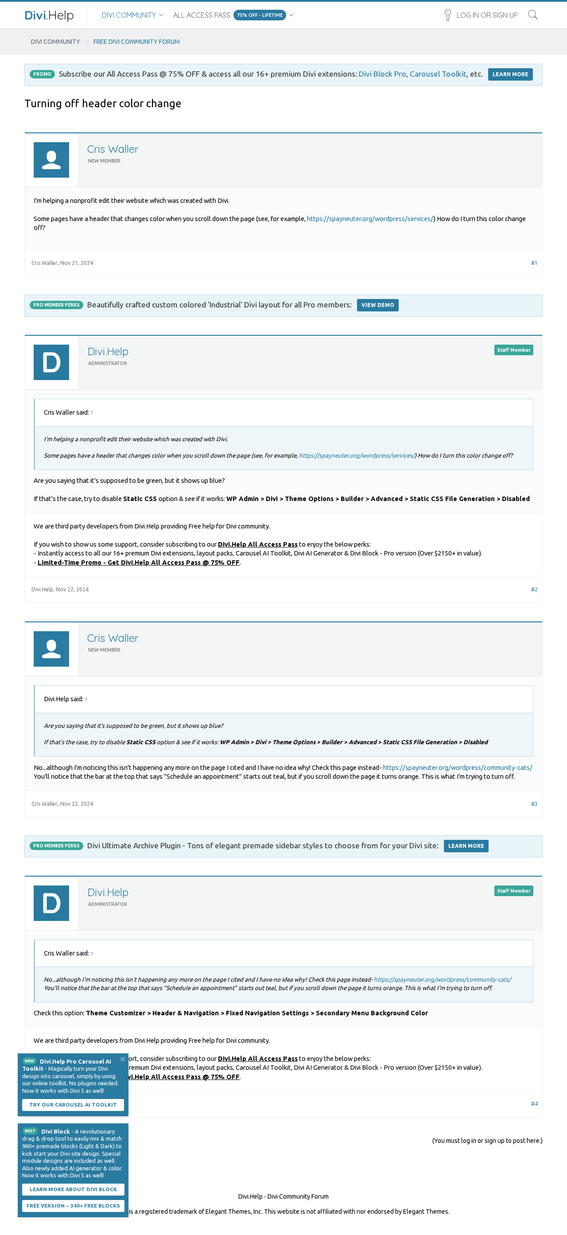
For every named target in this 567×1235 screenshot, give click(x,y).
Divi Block (55, 1131)
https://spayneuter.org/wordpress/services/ (370, 218)
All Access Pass (201, 15)
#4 (534, 1104)
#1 (534, 263)
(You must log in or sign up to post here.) (487, 1140)
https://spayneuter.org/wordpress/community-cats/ (457, 767)
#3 (534, 804)
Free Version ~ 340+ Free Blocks (73, 1205)
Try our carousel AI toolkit (73, 1104)
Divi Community (129, 15)
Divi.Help (107, 351)
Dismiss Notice (122, 1059)
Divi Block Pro (382, 74)
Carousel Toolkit (438, 74)
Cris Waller (113, 148)
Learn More (466, 846)
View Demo (377, 305)
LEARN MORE (510, 74)
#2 (534, 589)
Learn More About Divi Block (73, 1189)
